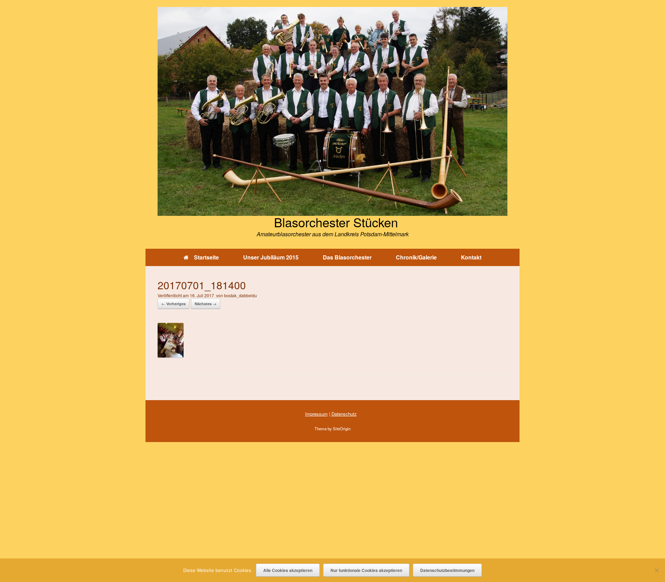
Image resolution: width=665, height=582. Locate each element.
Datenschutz (344, 414)
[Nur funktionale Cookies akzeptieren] (656, 570)
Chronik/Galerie (416, 257)
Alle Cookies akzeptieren (287, 570)
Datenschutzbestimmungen (447, 570)
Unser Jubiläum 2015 (271, 257)
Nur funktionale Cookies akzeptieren (366, 570)
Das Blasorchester (347, 257)
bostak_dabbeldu (240, 295)
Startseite (206, 257)
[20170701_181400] (171, 355)
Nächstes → (205, 303)
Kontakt (471, 257)
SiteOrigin (342, 428)
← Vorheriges (173, 303)
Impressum (316, 414)
